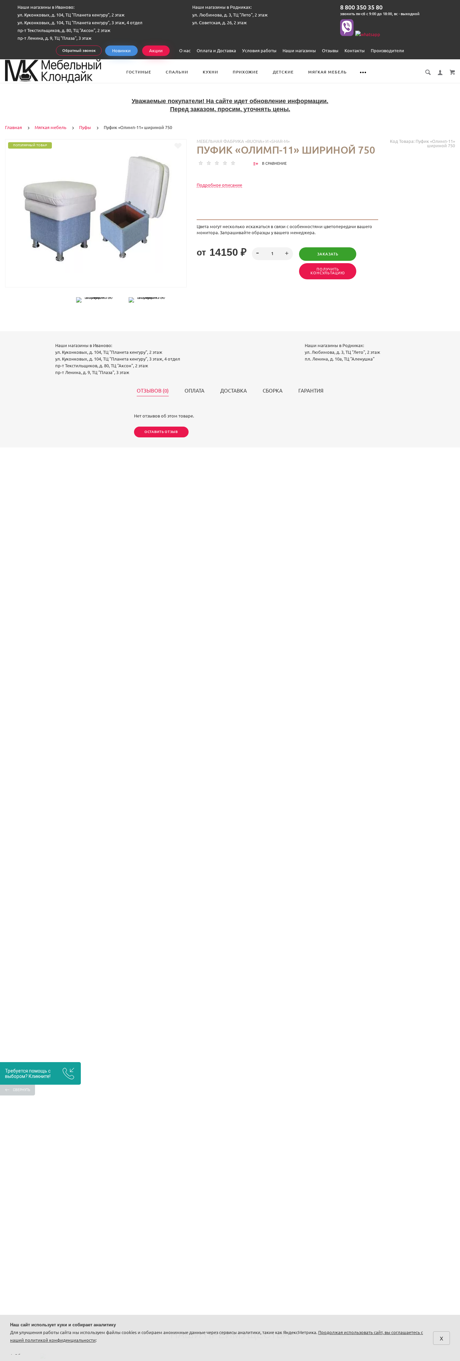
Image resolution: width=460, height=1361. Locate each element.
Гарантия (311, 391)
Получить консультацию (327, 271)
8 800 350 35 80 (361, 7)
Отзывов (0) (153, 391)
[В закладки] (178, 146)
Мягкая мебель (327, 72)
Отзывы (330, 50)
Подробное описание (219, 185)
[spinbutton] (272, 253)
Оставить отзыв (161, 432)
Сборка (273, 391)
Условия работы (259, 50)
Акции (156, 50)
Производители (387, 50)
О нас (185, 50)
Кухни (210, 72)
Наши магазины (299, 50)
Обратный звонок (79, 51)
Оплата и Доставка (216, 50)
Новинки (121, 50)
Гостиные (138, 72)
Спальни (177, 72)
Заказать (327, 254)
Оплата (194, 391)
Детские (283, 72)
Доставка (233, 391)
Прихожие (245, 72)
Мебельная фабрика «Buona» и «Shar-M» (243, 141)
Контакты (354, 50)
